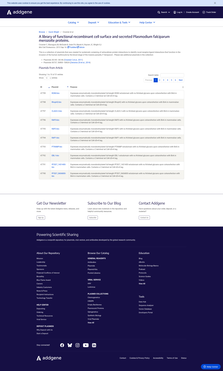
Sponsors (40, 269)
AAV (89, 283)
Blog (140, 258)
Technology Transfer (44, 298)
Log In (179, 12)
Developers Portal (146, 313)
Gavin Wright (54, 32)
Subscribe (92, 218)
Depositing (41, 309)
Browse (42, 32)
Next (181, 80)
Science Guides (145, 276)
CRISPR (90, 301)
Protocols (142, 273)
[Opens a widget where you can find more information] (211, 367)
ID (41, 87)
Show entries (48, 78)
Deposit (92, 22)
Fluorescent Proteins (96, 308)
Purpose (73, 87)
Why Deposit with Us (45, 330)
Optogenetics (93, 312)
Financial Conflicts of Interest (48, 273)
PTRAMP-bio (57, 147)
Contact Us (144, 218)
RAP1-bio (55, 138)
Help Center (145, 22)
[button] (164, 12)
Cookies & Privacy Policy (140, 358)
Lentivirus (91, 287)
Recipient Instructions (45, 294)
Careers (40, 284)
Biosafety (40, 276)
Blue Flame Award (44, 280)
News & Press (42, 291)
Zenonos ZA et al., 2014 (80, 62)
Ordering (40, 312)
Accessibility (158, 358)
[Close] (214, 3)
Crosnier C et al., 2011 (73, 60)
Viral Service (41, 319)
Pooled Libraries (94, 273)
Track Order (211, 12)
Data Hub (142, 302)
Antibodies (92, 262)
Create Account (192, 12)
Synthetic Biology (94, 315)
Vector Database (145, 309)
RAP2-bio (55, 129)
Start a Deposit (42, 333)
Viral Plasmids (93, 319)
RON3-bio (55, 93)
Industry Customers (44, 287)
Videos (141, 280)
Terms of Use (172, 358)
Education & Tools (117, 22)
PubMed (73, 47)
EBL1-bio (55, 155)
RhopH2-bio (56, 102)
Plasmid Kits (92, 269)
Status (183, 358)
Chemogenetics (94, 297)
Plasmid (55, 87)
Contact (123, 358)
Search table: (153, 75)
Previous (148, 80)
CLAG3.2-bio (57, 111)
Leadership (41, 262)
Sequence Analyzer (146, 305)
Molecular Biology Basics (149, 266)
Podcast (142, 269)
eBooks (142, 262)
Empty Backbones (95, 305)
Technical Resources (45, 316)
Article (81, 47)
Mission (40, 258)
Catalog (72, 22)
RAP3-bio (55, 120)
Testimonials (42, 266)
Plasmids (91, 266)
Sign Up (41, 218)
